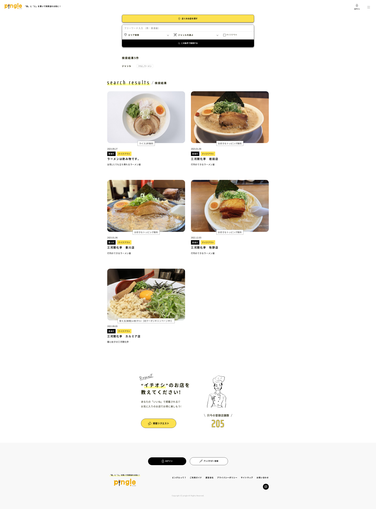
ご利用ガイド (196, 477)
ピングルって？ (179, 477)
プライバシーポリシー (227, 477)
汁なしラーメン (145, 66)
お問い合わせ (263, 477)
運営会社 (209, 477)
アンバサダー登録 (211, 461)
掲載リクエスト (161, 423)
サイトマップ (247, 477)
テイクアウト (231, 34)
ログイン (169, 461)
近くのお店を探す (190, 18)
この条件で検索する (189, 43)
